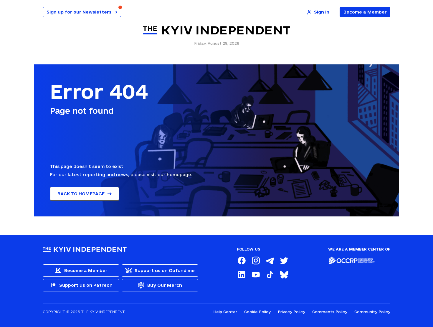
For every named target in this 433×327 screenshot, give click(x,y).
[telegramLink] (270, 260)
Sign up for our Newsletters (82, 11)
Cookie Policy (257, 312)
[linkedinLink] (241, 274)
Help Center (225, 312)
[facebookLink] (241, 260)
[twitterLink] (284, 260)
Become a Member (365, 11)
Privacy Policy (291, 312)
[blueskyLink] (284, 274)
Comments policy (329, 312)
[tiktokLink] (270, 274)
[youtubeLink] (255, 274)
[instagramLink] (255, 260)
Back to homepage (81, 193)
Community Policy (372, 312)
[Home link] (216, 30)
